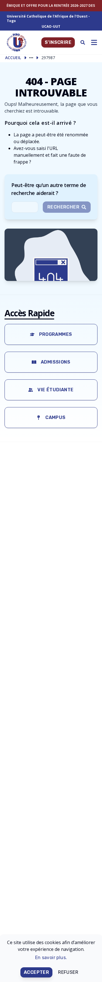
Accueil (13, 57)
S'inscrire (58, 42)
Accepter (36, 972)
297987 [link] (48, 57)
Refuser (68, 972)
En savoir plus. (51, 957)
